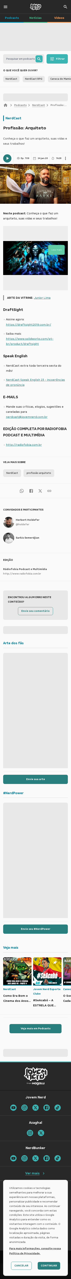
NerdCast (38, 105)
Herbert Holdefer (27, 520)
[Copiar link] (49, 490)
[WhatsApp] (21, 490)
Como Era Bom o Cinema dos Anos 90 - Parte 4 (15, 998)
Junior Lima (42, 297)
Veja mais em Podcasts (35, 1028)
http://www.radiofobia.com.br (22, 573)
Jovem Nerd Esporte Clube (47, 991)
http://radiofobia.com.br (24, 444)
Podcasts (20, 105)
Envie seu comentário (35, 611)
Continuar (49, 1265)
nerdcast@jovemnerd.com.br (27, 416)
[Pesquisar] (39, 58)
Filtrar (60, 59)
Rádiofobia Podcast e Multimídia (25, 569)
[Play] (7, 158)
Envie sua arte (35, 779)
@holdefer (22, 524)
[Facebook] (31, 490)
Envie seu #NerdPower (35, 929)
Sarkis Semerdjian (27, 537)
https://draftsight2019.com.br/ (28, 324)
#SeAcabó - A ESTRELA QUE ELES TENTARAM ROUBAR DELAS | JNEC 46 (45, 1003)
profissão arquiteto (39, 473)
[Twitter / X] (40, 490)
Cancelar (21, 1265)
